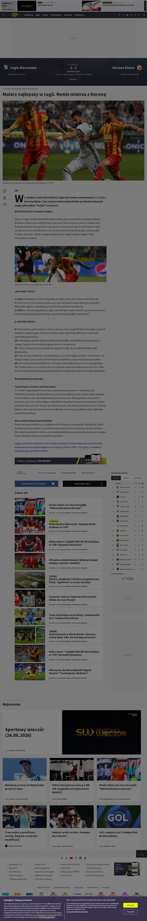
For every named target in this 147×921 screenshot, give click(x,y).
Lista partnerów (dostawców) (77, 912)
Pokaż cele (130, 912)
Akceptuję (130, 905)
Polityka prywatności (47, 917)
